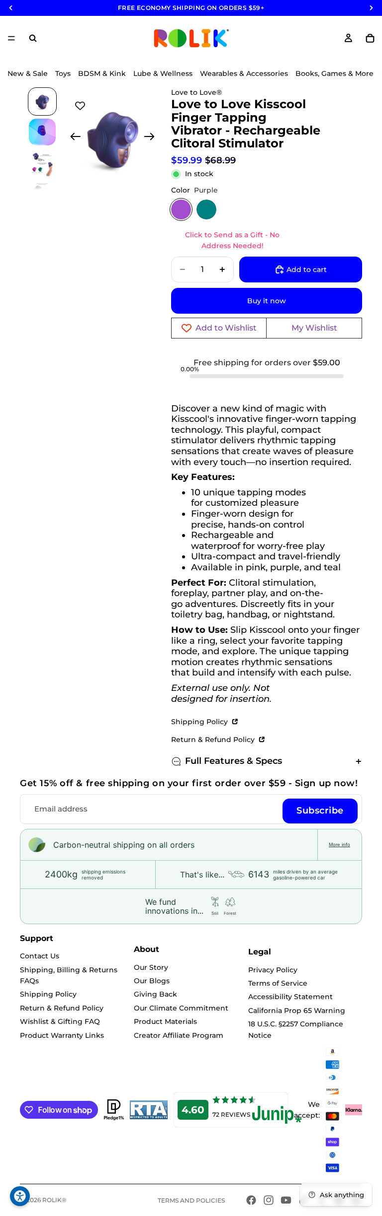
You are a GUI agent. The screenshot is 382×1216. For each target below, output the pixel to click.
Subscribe (320, 810)
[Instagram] (269, 1200)
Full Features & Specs (233, 760)
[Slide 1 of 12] (42, 101)
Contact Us (39, 955)
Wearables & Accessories (244, 73)
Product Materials (165, 1021)
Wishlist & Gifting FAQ (60, 1021)
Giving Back (155, 994)
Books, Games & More (334, 73)
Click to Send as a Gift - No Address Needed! (232, 240)
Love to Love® (196, 92)
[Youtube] (286, 1200)
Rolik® (54, 1200)
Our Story (151, 967)
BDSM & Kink (102, 73)
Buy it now (266, 300)
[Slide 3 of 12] (42, 162)
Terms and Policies (191, 1200)
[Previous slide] (72, 138)
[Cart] (370, 38)
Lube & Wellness (162, 73)
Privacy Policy (272, 969)
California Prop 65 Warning (296, 1010)
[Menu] (11, 38)
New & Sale (27, 73)
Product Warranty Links (62, 1035)
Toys (63, 73)
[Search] (33, 38)
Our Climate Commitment (181, 1008)
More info (339, 844)
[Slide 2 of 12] (42, 132)
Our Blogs (152, 980)
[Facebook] (251, 1200)
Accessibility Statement (290, 996)
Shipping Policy (200, 721)
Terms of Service (277, 983)
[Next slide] (152, 138)
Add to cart (306, 269)
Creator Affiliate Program (178, 1035)
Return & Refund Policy (214, 739)
